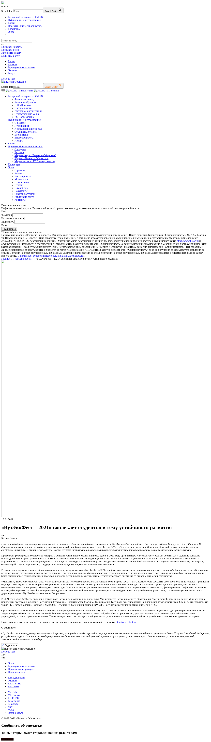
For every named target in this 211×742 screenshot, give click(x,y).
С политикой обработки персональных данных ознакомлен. (51, 255)
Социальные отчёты (26, 131)
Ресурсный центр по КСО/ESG (25, 17)
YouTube (12, 692)
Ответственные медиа (27, 114)
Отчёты (19, 185)
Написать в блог (10, 55)
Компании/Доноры (25, 102)
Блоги (11, 23)
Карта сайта (14, 683)
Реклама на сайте (24, 196)
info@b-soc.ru (15, 712)
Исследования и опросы (28, 128)
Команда (19, 173)
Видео (11, 73)
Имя (3, 211)
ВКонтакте (14, 701)
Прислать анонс (10, 49)
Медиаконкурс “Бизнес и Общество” (35, 155)
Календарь (14, 28)
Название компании (12, 218)
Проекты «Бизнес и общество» (25, 26)
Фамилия (6, 215)
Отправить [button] (7, 739)
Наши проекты (16, 672)
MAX (11, 709)
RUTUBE (13, 698)
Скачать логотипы (25, 193)
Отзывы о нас (22, 182)
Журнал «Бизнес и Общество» (31, 158)
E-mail (4, 225)
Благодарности (23, 176)
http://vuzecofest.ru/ (126, 622)
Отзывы (12, 70)
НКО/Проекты (23, 105)
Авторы (12, 64)
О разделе (20, 122)
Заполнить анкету (11, 52)
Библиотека (21, 134)
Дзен (10, 706)
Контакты (20, 199)
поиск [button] (4, 6)
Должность (7, 221)
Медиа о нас (21, 179)
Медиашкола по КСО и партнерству (35, 161)
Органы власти (23, 108)
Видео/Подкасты (24, 137)
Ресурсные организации (28, 111)
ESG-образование (24, 116)
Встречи (19, 152)
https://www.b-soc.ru (188, 240)
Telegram (13, 704)
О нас (11, 31)
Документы (21, 190)
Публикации (22, 125)
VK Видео (14, 695)
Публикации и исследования (24, 20)
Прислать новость (11, 46)
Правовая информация (20, 669)
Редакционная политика (21, 67)
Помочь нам (8, 78)
